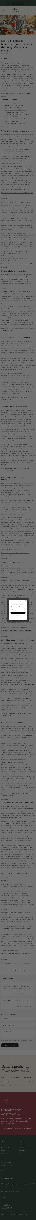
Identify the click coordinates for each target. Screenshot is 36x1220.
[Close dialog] (26, 600)
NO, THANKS (18, 615)
